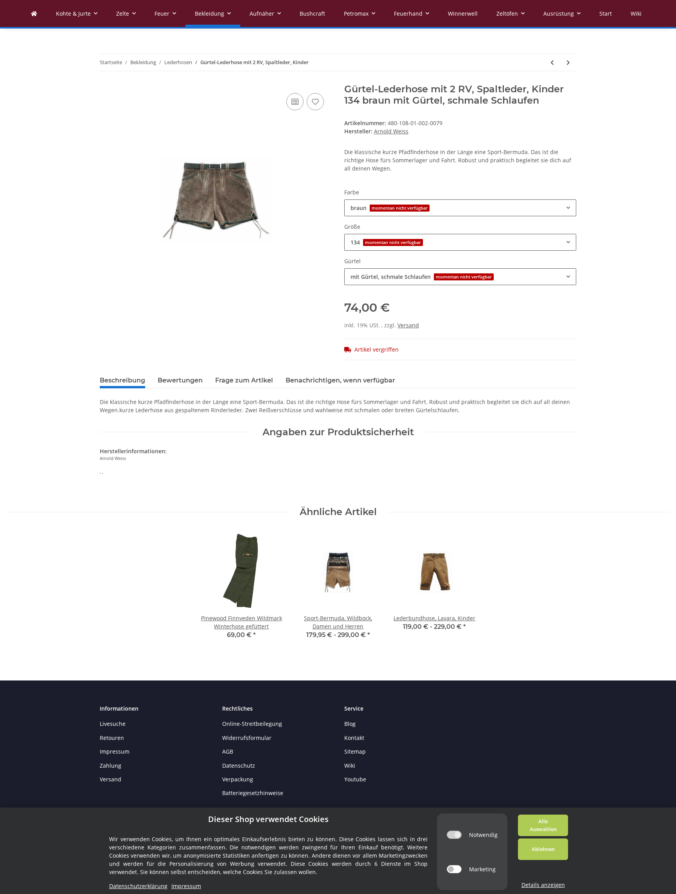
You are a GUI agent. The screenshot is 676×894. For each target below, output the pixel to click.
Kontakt (354, 737)
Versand (408, 325)
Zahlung (110, 765)
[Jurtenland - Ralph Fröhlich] (34, 13)
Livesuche (113, 723)
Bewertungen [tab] (180, 380)
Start (605, 13)
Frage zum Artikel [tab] (244, 380)
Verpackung (237, 779)
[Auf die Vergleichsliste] (295, 101)
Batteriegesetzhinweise (252, 793)
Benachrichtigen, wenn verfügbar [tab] (340, 380)
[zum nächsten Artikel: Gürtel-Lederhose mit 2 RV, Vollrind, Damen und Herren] (568, 62)
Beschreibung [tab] (122, 380)
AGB (227, 751)
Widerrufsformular (246, 737)
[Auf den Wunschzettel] (315, 101)
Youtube (355, 779)
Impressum (114, 751)
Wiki (636, 13)
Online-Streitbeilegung (252, 723)
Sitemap (355, 751)
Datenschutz (238, 765)
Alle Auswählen (543, 825)
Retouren (112, 737)
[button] (460, 207)
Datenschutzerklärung (138, 886)
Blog (350, 723)
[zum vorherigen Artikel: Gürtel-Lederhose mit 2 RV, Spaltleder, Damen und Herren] (552, 62)
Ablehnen (543, 849)
